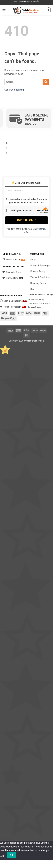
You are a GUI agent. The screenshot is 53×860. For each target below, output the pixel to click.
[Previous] (5, 133)
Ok (11, 855)
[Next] (13, 133)
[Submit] (46, 82)
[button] (4, 10)
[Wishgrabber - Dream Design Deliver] (26, 10)
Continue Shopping (14, 89)
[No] (21, 855)
